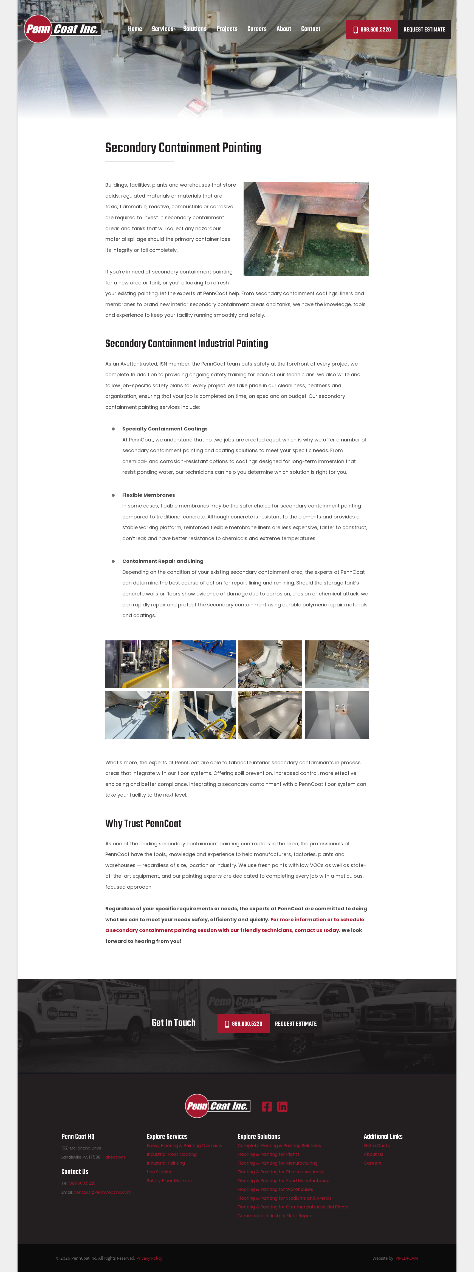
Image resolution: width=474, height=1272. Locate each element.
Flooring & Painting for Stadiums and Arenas (285, 1198)
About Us (373, 1154)
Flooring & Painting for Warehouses (275, 1189)
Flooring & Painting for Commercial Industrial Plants (293, 1207)
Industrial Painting (166, 1163)
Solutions (195, 29)
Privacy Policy (149, 1258)
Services (162, 29)
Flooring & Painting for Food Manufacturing (283, 1180)
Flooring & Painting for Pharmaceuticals (280, 1172)
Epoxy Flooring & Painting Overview (184, 1145)
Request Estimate (424, 30)
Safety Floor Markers (169, 1180)
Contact (311, 29)
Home (135, 29)
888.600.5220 (376, 30)
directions (115, 1157)
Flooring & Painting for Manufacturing (278, 1163)
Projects (227, 29)
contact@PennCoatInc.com (102, 1192)
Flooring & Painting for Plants (269, 1154)
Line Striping (160, 1172)
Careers (257, 29)
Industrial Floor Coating (172, 1154)
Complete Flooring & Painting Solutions (279, 1145)
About (283, 29)
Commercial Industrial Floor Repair (275, 1216)
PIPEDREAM (407, 1258)
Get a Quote (377, 1145)
